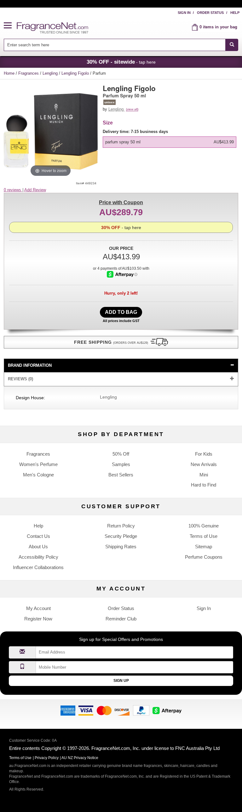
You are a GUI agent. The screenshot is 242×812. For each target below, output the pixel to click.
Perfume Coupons (203, 557)
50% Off (120, 454)
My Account (38, 608)
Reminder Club (121, 618)
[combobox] (121, 45)
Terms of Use (203, 536)
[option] (170, 142)
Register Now (38, 618)
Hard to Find (203, 484)
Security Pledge (121, 536)
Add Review (35, 189)
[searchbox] (115, 45)
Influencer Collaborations (38, 567)
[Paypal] (141, 710)
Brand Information (30, 365)
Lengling (51, 73)
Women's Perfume (38, 464)
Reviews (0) (20, 379)
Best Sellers (120, 474)
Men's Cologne (38, 474)
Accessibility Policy (38, 557)
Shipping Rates (120, 546)
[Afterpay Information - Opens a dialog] (122, 274)
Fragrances (29, 73)
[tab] (121, 366)
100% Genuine (203, 525)
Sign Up (121, 680)
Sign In (184, 12)
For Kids (203, 454)
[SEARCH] (231, 45)
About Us (38, 546)
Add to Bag (121, 312)
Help (234, 12)
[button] (10, 25)
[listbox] (171, 138)
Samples (121, 464)
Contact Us (38, 536)
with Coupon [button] (121, 202)
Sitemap (203, 546)
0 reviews (13, 189)
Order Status (210, 12)
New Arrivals (204, 464)
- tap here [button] (121, 62)
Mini (203, 474)
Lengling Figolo (75, 73)
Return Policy (121, 525)
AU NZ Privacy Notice (79, 758)
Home (9, 73)
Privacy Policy (47, 758)
